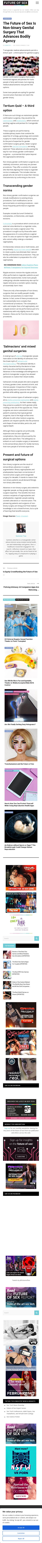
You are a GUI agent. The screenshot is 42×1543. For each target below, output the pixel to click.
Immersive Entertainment (11, 694)
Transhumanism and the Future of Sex (19, 764)
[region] (21, 1525)
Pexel (18, 516)
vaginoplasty (8, 121)
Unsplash (24, 516)
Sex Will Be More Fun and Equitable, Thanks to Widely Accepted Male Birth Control (19, 683)
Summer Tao (8, 45)
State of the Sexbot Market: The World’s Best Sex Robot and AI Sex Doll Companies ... (21, 984)
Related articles (9, 600)
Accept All (21, 1528)
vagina (35, 400)
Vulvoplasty (7, 223)
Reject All (21, 1539)
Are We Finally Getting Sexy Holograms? (20, 724)
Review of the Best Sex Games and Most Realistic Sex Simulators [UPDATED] (20, 954)
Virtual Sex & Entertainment (21, 691)
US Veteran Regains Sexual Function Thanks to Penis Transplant (19, 640)
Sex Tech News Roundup (15, 1405)
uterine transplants (19, 146)
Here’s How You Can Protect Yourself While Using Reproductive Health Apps (19, 805)
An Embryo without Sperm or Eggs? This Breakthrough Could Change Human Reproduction (20, 847)
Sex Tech (16, 770)
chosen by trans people (22, 249)
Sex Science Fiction (13, 1417)
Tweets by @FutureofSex (21, 1280)
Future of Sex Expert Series (16, 1408)
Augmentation (7, 18)
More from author (22, 600)
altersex (19, 356)
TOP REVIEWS (9, 946)
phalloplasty (21, 121)
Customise (21, 1533)
